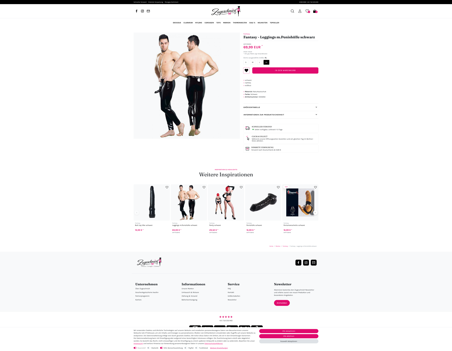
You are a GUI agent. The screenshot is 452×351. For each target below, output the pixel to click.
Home (271, 246)
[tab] (280, 107)
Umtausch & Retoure (190, 292)
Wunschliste (246, 70)
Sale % (252, 23)
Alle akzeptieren (288, 331)
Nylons (198, 23)
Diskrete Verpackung (262, 147)
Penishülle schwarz (254, 225)
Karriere (138, 300)
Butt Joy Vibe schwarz (143, 225)
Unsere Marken (188, 289)
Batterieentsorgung (189, 300)
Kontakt (231, 292)
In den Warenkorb (285, 70)
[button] (300, 11)
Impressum (138, 343)
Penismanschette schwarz (294, 225)
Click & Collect (259, 136)
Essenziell (142, 348)
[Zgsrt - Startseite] (150, 262)
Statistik (154, 348)
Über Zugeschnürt (142, 289)
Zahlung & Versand (189, 296)
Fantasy (246, 34)
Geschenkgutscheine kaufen (146, 292)
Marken (226, 23)
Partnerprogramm (142, 296)
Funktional (203, 348)
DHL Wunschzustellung (173, 348)
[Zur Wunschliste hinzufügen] (167, 187)
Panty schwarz (215, 225)
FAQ (229, 289)
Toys (218, 23)
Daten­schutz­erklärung (213, 343)
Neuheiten (262, 23)
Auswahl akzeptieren (288, 341)
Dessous (177, 23)
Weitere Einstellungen (219, 348)
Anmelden (282, 303)
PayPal (191, 348)
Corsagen (209, 23)
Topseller (274, 23)
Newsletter (232, 300)
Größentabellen (234, 296)
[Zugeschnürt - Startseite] (226, 11)
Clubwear (188, 23)
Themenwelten (240, 23)
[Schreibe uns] (148, 11)
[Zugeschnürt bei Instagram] (142, 11)
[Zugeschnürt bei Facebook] (136, 11)
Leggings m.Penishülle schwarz (184, 225)
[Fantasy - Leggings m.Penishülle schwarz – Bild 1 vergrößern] (187, 86)
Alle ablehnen (288, 336)
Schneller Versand (262, 127)
